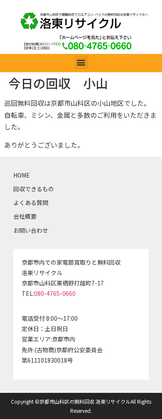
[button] (81, 62)
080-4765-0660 (55, 293)
